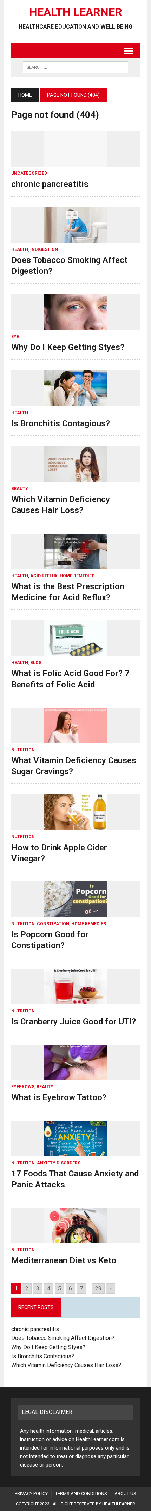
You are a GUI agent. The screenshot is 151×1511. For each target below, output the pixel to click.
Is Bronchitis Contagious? (60, 423)
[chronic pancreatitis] (75, 162)
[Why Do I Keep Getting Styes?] (75, 325)
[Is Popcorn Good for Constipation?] (75, 912)
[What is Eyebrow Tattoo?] (75, 1075)
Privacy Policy (31, 1493)
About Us (125, 1493)
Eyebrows (22, 1086)
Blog (36, 662)
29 (98, 1288)
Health (19, 249)
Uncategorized (29, 173)
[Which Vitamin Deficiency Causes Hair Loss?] (75, 477)
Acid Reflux (44, 575)
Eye (15, 336)
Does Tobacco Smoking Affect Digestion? (62, 1338)
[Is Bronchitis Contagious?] (75, 401)
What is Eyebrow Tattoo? (58, 1097)
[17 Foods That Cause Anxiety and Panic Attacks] (75, 1151)
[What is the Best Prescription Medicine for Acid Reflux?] (75, 564)
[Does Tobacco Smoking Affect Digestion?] (75, 238)
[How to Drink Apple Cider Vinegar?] (75, 825)
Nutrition (23, 749)
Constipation (53, 923)
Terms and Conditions (81, 1493)
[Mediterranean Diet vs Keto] (75, 1238)
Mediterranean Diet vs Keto (63, 1260)
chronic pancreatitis (49, 184)
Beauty (19, 488)
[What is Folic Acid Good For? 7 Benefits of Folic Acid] (75, 651)
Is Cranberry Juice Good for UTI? (73, 1022)
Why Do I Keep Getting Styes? (68, 347)
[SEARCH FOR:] (75, 67)
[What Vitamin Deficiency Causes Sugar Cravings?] (75, 738)
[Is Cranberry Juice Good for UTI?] (75, 999)
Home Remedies (77, 575)
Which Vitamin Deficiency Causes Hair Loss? (66, 1365)
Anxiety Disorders (58, 1163)
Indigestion (44, 249)
